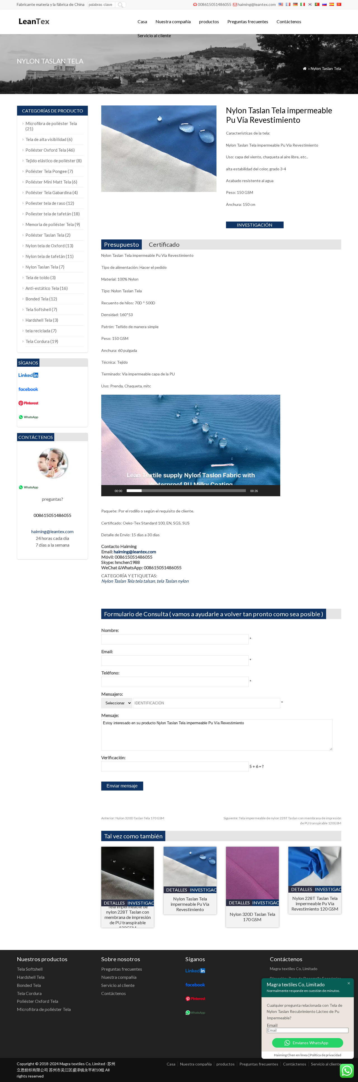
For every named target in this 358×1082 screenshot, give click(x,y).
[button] (191, 445)
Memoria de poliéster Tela (49, 224)
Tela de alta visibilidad (45, 139)
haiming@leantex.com (257, 4)
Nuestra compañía (173, 21)
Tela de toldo (37, 277)
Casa (142, 21)
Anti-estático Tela (42, 288)
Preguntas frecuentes (247, 21)
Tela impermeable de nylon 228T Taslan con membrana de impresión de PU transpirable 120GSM (128, 917)
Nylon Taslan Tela (326, 68)
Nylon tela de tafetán (45, 256)
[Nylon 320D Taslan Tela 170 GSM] (252, 897)
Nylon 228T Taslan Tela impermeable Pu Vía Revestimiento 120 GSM (314, 903)
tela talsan (145, 581)
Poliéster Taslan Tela (44, 234)
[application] (190, 445)
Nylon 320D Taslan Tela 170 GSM (132, 818)
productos (209, 21)
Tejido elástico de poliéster (50, 160)
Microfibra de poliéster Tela (51, 123)
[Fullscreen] (273, 490)
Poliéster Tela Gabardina (48, 192)
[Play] (108, 490)
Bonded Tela (36, 298)
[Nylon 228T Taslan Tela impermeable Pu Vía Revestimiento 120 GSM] (314, 884)
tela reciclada (37, 330)
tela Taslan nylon (173, 581)
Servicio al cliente (154, 35)
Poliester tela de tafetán (48, 213)
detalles (114, 902)
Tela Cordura (37, 341)
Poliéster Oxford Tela (45, 149)
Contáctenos (289, 21)
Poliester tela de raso (45, 203)
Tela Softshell (38, 309)
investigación (254, 224)
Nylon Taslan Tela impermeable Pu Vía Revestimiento (190, 904)
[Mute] (264, 490)
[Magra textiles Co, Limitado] (34, 26)
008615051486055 (214, 4)
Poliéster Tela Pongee (46, 171)
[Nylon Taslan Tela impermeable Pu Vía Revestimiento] (190, 884)
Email (272, 1025)
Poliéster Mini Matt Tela (48, 181)
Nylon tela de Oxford (45, 245)
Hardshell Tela (38, 320)
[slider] (186, 490)
